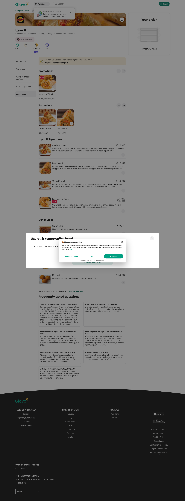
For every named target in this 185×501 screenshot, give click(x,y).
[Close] (152, 238)
